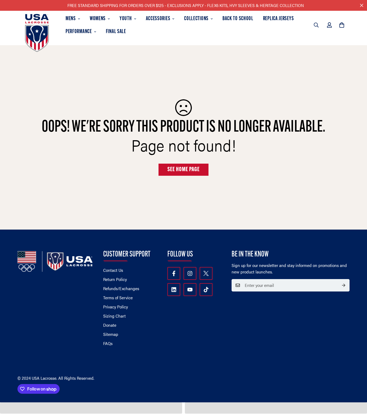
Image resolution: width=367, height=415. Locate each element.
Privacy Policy (115, 307)
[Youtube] (190, 289)
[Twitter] (206, 273)
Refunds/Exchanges (121, 288)
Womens (98, 19)
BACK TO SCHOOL (237, 19)
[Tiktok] (206, 289)
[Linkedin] (173, 289)
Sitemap (110, 334)
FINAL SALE (116, 31)
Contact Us (113, 270)
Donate (109, 325)
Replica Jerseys (278, 19)
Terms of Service (118, 297)
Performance (79, 31)
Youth (126, 19)
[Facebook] (173, 273)
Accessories (158, 19)
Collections (196, 19)
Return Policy (115, 279)
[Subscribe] (344, 285)
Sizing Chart (114, 316)
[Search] (316, 25)
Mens (71, 19)
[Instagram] (190, 273)
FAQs (108, 343)
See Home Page (183, 170)
